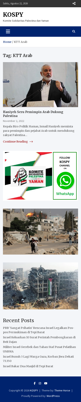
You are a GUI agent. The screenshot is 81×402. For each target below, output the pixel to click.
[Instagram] (40, 383)
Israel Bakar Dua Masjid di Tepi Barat (28, 366)
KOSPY (13, 14)
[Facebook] (34, 383)
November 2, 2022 (13, 121)
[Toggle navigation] (8, 31)
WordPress (53, 396)
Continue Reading (16, 141)
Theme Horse (62, 390)
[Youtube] (46, 383)
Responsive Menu (74, 3)
